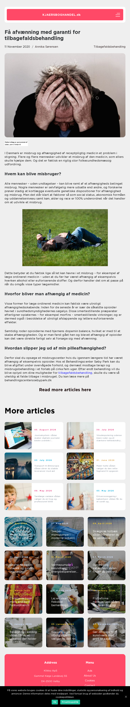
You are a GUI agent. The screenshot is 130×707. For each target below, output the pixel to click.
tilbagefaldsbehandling (75, 372)
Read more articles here (65, 389)
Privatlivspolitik (70, 702)
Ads (89, 670)
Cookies (90, 680)
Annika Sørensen (46, 46)
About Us (90, 675)
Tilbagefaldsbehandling (109, 46)
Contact (90, 685)
